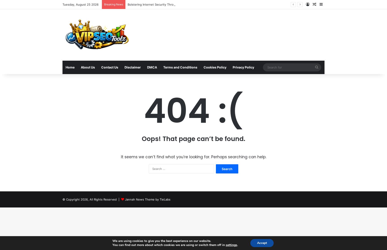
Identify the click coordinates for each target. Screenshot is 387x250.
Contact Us (109, 67)
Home (70, 67)
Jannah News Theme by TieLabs (147, 199)
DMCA (152, 67)
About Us (88, 67)
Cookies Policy (215, 67)
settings (231, 245)
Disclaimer (133, 67)
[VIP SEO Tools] (96, 35)
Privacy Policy (243, 67)
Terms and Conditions (180, 67)
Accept (262, 243)
